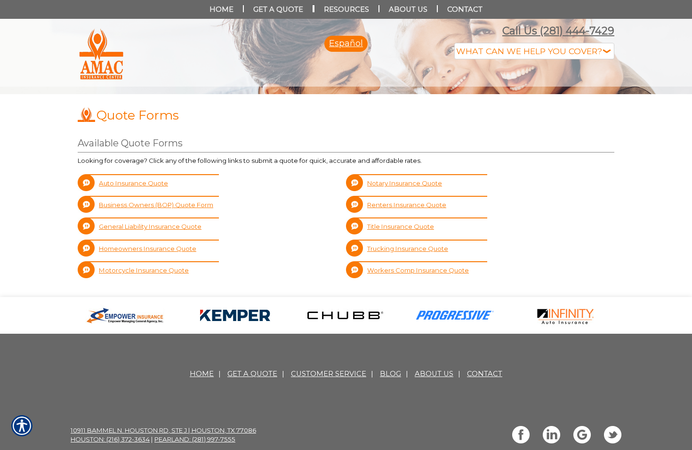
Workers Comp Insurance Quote (418, 364)
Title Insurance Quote (400, 320)
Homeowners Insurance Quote (147, 342)
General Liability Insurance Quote (150, 320)
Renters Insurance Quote (406, 299)
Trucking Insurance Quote (407, 342)
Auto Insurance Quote (133, 277)
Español (346, 43)
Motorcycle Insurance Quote (144, 364)
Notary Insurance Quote (404, 277)
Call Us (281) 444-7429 (558, 30)
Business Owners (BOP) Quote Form (156, 299)
